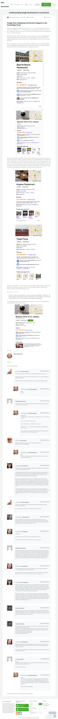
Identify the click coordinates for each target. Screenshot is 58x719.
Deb (16, 659)
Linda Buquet (18, 371)
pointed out (20, 29)
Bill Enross (17, 440)
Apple (22, 4)
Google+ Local (19, 17)
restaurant (28, 426)
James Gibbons (18, 517)
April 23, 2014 (30, 17)
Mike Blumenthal (25, 389)
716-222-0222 (54, 4)
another (25, 420)
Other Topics (26, 4)
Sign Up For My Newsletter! (22, 705)
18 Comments (48, 17)
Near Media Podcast (23, 709)
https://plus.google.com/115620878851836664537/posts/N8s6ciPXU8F (31, 573)
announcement (15, 292)
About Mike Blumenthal (37, 4)
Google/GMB (17, 4)
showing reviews (32, 28)
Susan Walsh (18, 465)
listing (30, 423)
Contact (31, 4)
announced (21, 285)
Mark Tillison (18, 531)
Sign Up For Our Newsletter (46, 4)
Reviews (24, 17)
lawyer (43, 416)
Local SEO (12, 4)
